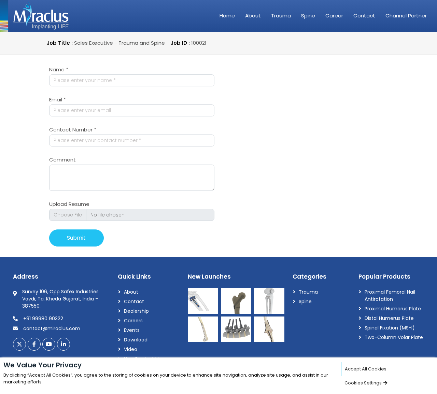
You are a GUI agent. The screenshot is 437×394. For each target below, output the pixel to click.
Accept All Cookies (365, 369)
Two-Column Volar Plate (394, 337)
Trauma (281, 15)
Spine (308, 15)
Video (130, 349)
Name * (58, 69)
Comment (62, 159)
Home (227, 15)
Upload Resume (69, 204)
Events (132, 330)
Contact (364, 15)
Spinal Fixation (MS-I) (390, 327)
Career (334, 15)
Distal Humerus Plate (389, 318)
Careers (133, 320)
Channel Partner (406, 15)
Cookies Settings (363, 383)
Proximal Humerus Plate (393, 308)
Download (135, 339)
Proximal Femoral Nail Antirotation (390, 295)
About (253, 15)
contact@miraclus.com (51, 328)
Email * (57, 99)
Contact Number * (72, 129)
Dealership (136, 311)
